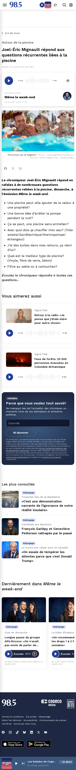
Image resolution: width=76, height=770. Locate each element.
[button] (16, 763)
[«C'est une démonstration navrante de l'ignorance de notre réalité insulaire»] (10, 499)
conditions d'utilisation (51, 457)
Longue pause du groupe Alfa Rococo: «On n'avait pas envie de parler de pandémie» (22, 641)
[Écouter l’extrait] (9, 80)
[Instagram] (10, 732)
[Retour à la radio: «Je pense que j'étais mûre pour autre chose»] (19, 316)
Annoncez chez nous (25, 724)
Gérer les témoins (11, 720)
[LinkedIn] (31, 732)
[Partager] (68, 80)
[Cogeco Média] (51, 705)
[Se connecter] (71, 5)
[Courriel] (20, 168)
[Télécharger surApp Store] (13, 744)
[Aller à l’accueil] (16, 6)
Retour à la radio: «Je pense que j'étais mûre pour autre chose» (50, 319)
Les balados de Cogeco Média (42, 761)
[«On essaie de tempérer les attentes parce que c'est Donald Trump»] (10, 549)
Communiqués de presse (52, 720)
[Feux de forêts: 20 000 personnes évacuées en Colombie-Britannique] (19, 360)
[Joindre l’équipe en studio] (55, 5)
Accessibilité (30, 720)
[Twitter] (13, 168)
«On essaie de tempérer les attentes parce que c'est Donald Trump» (47, 556)
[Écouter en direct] (42, 5)
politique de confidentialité (17, 457)
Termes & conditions (13, 716)
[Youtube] (45, 732)
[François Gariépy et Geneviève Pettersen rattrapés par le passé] (10, 526)
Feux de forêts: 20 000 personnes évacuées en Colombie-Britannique (51, 362)
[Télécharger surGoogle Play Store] (39, 744)
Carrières (7, 724)
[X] (38, 732)
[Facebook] (5, 168)
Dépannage (45, 716)
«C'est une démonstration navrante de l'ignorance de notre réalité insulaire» (47, 505)
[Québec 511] (70, 707)
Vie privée (31, 716)
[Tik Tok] (17, 732)
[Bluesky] (24, 732)
